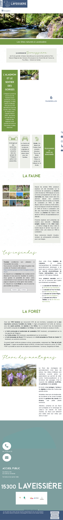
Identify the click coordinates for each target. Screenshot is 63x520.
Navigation (7, 11)
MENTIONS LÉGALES (31, 510)
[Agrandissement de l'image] (6, 191)
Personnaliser (55, 518)
